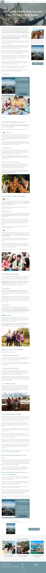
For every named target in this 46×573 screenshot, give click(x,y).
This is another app (5, 317)
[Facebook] (16, 521)
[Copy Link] (19, 521)
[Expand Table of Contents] (28, 74)
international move (21, 27)
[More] (20, 521)
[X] (17, 521)
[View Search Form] (45, 1)
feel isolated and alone (11, 27)
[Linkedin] (18, 521)
